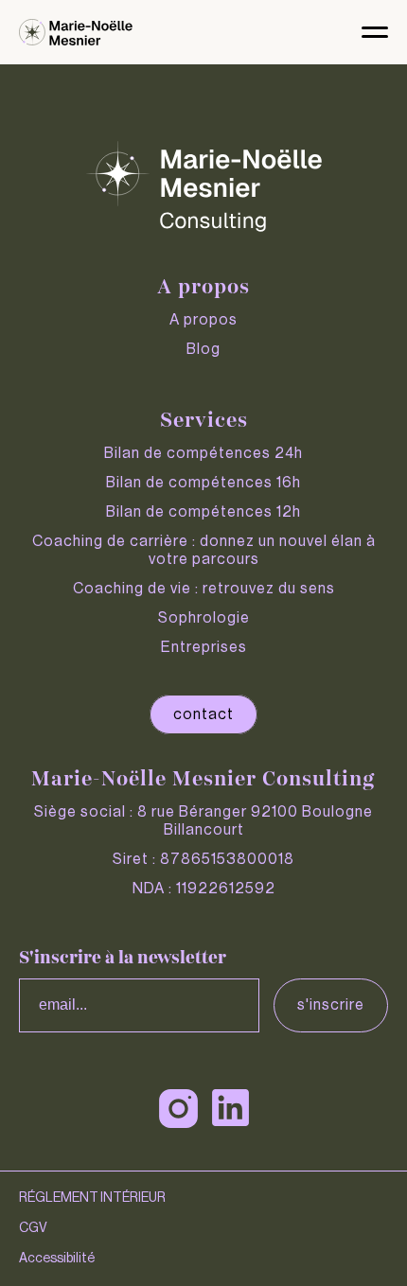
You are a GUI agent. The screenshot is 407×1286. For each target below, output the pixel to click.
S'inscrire (330, 1005)
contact (203, 714)
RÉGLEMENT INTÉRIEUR (92, 1198)
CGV (33, 1228)
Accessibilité (57, 1258)
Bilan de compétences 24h (203, 453)
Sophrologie (204, 617)
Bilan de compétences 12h (203, 512)
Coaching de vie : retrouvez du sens (204, 588)
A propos (203, 319)
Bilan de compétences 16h (203, 482)
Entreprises (204, 647)
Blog (203, 349)
